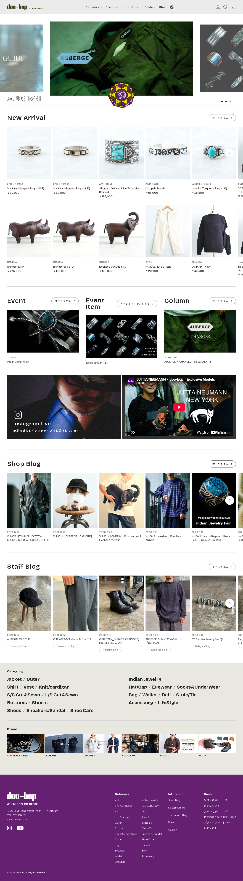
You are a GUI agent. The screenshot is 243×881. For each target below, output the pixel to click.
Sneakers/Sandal (45, 710)
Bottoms (17, 702)
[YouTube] (20, 828)
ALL (117, 800)
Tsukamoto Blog (177, 815)
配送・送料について (216, 800)
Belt (166, 695)
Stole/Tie (186, 695)
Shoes (14, 710)
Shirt (13, 687)
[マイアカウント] (218, 7)
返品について (212, 805)
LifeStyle (168, 702)
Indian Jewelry (145, 679)
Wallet (149, 695)
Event (171, 822)
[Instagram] (171, 7)
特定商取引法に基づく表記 (220, 817)
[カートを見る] (233, 7)
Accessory (141, 702)
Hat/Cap (138, 687)
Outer (33, 679)
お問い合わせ (212, 828)
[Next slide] (229, 152)
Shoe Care (82, 710)
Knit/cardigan (54, 687)
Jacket (14, 679)
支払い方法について (216, 811)
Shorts (40, 702)
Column (172, 829)
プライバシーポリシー (217, 822)
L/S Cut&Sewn (61, 695)
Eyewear (162, 687)
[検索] (225, 7)
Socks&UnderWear (198, 687)
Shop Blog (174, 800)
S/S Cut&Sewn (23, 695)
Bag (133, 695)
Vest (28, 687)
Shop (163, 7)
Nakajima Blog (176, 807)
